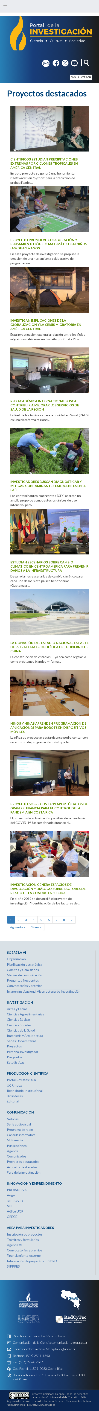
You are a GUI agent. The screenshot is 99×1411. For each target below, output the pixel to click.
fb (53, 62)
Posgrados (14, 1057)
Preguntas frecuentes (23, 980)
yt (72, 62)
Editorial (13, 1101)
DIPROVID (15, 1201)
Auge (11, 1195)
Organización (16, 959)
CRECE (12, 1217)
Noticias (13, 1119)
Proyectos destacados (23, 1161)
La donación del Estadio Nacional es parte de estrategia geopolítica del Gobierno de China (49, 647)
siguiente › (17, 927)
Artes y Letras (17, 1009)
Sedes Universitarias (21, 1041)
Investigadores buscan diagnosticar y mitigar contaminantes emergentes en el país (48, 486)
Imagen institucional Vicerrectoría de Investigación (43, 991)
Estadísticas (15, 1062)
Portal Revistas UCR (21, 1080)
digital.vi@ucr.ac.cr (63, 1349)
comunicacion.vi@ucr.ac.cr (69, 1342)
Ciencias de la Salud (21, 1030)
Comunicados (16, 1156)
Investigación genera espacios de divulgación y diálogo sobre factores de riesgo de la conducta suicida (48, 889)
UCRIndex (14, 1085)
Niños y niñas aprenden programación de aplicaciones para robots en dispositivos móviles (48, 727)
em (44, 62)
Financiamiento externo (24, 1255)
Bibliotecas (15, 1096)
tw (64, 62)
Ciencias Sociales (19, 1025)
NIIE (10, 1206)
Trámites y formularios (23, 1240)
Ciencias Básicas (19, 1019)
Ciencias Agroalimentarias (25, 1014)
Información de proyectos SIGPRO (32, 1261)
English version (81, 77)
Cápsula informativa (21, 1135)
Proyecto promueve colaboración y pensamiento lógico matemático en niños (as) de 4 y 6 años (48, 244)
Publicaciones (17, 1146)
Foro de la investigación (24, 1172)
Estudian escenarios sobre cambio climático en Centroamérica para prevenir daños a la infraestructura (49, 566)
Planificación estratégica (24, 964)
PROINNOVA (17, 1190)
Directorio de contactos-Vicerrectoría (39, 1336)
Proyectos (14, 1046)
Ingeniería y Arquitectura (25, 1036)
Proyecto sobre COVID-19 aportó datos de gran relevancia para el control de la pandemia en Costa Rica (49, 808)
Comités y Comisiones (23, 970)
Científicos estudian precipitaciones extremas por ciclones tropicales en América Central (44, 163)
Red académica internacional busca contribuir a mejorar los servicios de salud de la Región (44, 405)
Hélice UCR (15, 1211)
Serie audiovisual (19, 1124)
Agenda (12, 1151)
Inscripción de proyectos (25, 1234)
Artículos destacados (22, 1167)
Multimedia (15, 1140)
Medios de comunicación (24, 975)
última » (36, 927)
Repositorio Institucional (25, 1091)
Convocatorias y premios (24, 986)
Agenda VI (14, 1245)
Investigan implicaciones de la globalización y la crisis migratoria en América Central (45, 324)
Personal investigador (22, 1052)
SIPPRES (13, 1266)
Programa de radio (20, 1129)
